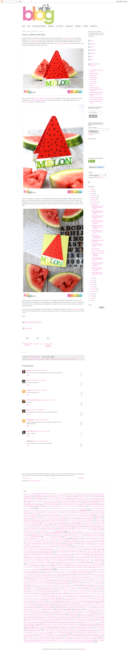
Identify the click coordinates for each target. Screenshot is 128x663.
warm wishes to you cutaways (44, 635)
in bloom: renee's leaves (80, 557)
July (92, 278)
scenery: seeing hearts (89, 598)
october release (64, 583)
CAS (89, 508)
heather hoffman (36, 537)
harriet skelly (26, 536)
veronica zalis (61, 633)
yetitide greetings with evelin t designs (32, 642)
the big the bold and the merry (71, 624)
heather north (47, 536)
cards (46, 508)
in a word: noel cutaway (40, 547)
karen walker (81, 564)
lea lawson (36, 569)
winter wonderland (99, 638)
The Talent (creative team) (39, 26)
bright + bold (66, 506)
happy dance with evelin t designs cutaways (62, 535)
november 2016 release (46, 582)
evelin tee (100, 525)
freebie (47, 529)
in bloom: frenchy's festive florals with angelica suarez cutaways (40, 556)
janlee (29, 560)
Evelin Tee (92, 72)
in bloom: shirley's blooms (96, 557)
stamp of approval (99, 609)
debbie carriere (46, 518)
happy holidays (77, 535)
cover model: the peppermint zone (68, 515)
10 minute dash (61, 496)
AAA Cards (82, 498)
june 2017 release (64, 564)
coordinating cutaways (65, 513)
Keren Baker (93, 79)
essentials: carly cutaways (86, 523)
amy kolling (61, 499)
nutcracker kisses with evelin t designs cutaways (34, 583)
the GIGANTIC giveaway (86, 625)
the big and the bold (62, 615)
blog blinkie (51, 26)
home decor (85, 536)
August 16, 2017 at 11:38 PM (42, 431)
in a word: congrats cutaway (45, 541)
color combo (70, 512)
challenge (82, 510)
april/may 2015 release (61, 501)
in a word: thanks (94, 547)
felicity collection (27, 528)
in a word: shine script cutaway (81, 547)
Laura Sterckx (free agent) (96, 99)
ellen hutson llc (99, 521)
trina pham (100, 628)
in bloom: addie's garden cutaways (32, 551)
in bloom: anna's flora (47, 551)
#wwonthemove (46, 495)
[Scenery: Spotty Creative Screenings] (48, 339)
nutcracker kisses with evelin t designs (94, 582)
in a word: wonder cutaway (72, 549)
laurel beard (80, 567)
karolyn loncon (89, 564)
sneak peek (60, 607)
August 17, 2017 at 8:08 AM (41, 441)
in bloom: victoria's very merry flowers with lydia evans (52, 559)
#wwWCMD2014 (89, 495)
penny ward (80, 586)
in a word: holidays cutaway (36, 544)
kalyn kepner (74, 564)
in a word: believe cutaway (36, 540)
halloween (42, 533)
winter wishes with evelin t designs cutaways (82, 638)
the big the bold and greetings (50, 620)
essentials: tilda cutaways (90, 525)
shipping (63, 606)
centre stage (62, 510)
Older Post (81, 478)
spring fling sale (89, 609)
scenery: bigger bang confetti (45, 595)
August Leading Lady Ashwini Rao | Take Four (96, 232)
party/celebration (65, 586)
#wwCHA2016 (27, 495)
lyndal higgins (47, 572)
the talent (51, 627)
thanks (26, 615)
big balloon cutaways (76, 503)
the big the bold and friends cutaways (81, 619)
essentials (44, 523)
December (94, 195)
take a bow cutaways (73, 614)
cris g (26, 517)
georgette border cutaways (30, 532)
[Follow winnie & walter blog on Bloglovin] (96, 168)
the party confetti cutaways (41, 627)
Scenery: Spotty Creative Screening (63, 43)
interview (92, 559)
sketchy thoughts (34, 607)
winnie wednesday (29, 638)
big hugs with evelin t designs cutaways (50, 504)
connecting (50, 513)
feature (57, 526)
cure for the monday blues (61, 517)
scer (50, 601)
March (93, 286)
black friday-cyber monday (96, 504)
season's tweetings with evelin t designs (91, 601)
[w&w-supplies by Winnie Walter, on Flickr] (27, 328)
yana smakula (99, 640)
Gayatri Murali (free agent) (96, 92)
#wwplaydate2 (63, 495)
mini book (90, 575)
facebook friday (39, 526)
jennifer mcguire (27, 562)
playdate (42, 588)
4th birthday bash (28, 498)
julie (103, 562)
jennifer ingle (98, 560)
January (93, 291)
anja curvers (36, 501)
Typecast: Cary (26, 102)
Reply (28, 375)
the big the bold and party (36, 622)
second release (52, 602)
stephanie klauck (93, 611)
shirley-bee (79, 606)
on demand (78, 583)
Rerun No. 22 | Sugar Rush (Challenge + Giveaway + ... (96, 269)
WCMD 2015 (80, 635)
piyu (37, 588)
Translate (100, 177)
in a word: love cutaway (65, 546)
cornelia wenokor (75, 513)
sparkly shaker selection (35, 609)
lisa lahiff (55, 571)
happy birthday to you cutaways (91, 533)
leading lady (47, 569)
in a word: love (33, 546)
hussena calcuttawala (30, 538)
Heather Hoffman (94, 73)
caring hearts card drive (66, 508)
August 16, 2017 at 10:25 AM (39, 370)
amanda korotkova (54, 499)
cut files (91, 517)
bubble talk (82, 506)
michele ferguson (71, 575)
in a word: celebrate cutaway (97, 540)
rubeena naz (26, 593)
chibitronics (32, 512)
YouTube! (85, 26)
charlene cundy (95, 510)
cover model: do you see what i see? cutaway (92, 513)
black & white (84, 504)
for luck (86, 528)
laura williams (72, 567)
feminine (35, 528)
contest (24, 312)
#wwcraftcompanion (36, 495)
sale (32, 593)
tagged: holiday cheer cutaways (39, 614)
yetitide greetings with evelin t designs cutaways (53, 642)
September (94, 202)
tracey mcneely (88, 628)
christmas (39, 512)
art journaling (71, 501)
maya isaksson (63, 574)
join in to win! (59, 26)
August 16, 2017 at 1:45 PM (48, 400)
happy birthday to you (76, 533)
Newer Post (25, 478)
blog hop (39, 506)
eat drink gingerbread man (77, 521)
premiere (83, 588)
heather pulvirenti (56, 537)
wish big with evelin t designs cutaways (66, 640)
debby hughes (55, 518)
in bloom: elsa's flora (29, 554)
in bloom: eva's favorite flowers (45, 554)
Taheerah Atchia (33, 40)
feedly (101, 526)
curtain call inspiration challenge (81, 517)
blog (25, 506)
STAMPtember (69, 610)
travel (95, 628)
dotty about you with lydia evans (32, 521)
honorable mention (93, 536)
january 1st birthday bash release (40, 560)
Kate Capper (93, 75)
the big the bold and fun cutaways (33, 620)
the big (55, 615)
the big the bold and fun (98, 619)
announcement (50, 501)
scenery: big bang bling (42, 593)
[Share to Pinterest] (54, 357)
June (92, 280)
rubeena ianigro (99, 591)
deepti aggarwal (64, 518)
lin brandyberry (31, 571)
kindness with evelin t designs (71, 565)
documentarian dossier (38, 520)
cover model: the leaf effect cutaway (48, 515)
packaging (33, 585)
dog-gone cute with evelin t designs (55, 520)
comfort (86, 512)
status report (77, 610)
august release (86, 501)
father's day (51, 526)
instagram (79, 559)
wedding (34, 637)
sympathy (87, 612)
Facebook (32, 526)
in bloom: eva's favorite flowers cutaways (65, 554)
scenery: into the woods (64, 596)
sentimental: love (46, 604)
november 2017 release (61, 582)
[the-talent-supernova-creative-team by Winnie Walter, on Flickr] (96, 65)
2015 (91, 296)
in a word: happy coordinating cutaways (36, 543)
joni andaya (86, 562)
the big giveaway (73, 616)
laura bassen (55, 567)
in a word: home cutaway (49, 544)
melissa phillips (87, 574)
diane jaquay (74, 518)
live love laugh (61, 571)
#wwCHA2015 (100, 493)
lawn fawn (97, 567)
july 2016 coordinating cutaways (42, 564)
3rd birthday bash (97, 496)
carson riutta (83, 508)
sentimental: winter (58, 604)
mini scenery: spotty (69, 579)
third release (46, 629)
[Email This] (46, 357)
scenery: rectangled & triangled (53, 598)
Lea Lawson (93, 81)
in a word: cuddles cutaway (60, 541)
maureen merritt (27, 574)
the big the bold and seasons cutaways (92, 622)
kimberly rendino (58, 565)
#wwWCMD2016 (28, 496)
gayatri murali (96, 529)
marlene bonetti (67, 572)
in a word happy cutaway (89, 538)
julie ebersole (30, 564)
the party (28, 627)
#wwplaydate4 (80, 495)
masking (92, 572)
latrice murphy (47, 567)
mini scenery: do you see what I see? (37, 577)
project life (33, 590)
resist (31, 591)
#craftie (68, 493)
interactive (86, 559)
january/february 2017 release (65, 560)
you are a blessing (77, 642)
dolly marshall (91, 520)
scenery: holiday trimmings (49, 596)
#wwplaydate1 (55, 495)
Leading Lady (69, 26)
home (23, 26)
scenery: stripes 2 (50, 599)
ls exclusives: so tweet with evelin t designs (81, 571)
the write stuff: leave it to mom (82, 627)
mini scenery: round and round (56, 579)
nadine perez (74, 580)
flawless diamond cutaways (50, 528)
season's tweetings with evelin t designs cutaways (35, 602)
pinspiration (32, 588)
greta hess (97, 532)
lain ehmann (33, 567)
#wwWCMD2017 (39, 496)
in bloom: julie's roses (78, 556)
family (46, 526)
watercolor (55, 635)
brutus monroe (74, 506)
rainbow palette (78, 590)
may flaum (45, 574)
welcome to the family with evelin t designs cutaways (74, 637)
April (92, 284)
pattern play (73, 586)
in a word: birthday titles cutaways (67, 540)
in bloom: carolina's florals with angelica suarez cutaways (69, 552)
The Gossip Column (69, 38)
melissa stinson (96, 574)
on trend (84, 583)
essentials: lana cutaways (58, 525)
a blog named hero (51, 498)
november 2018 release (76, 582)
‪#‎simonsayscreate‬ (90, 493)
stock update (33, 612)
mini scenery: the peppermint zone (83, 579)
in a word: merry (78, 546)
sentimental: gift (36, 604)
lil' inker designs (89, 569)
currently (70, 517)
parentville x (96, 585)
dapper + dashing (37, 518)
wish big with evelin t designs (46, 640)
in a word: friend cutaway (74, 541)
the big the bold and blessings (33, 617)
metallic (63, 576)
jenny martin (36, 562)
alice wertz (38, 499)
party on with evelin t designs (31, 586)
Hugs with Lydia (95, 248)
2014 (91, 298)
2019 (91, 189)
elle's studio (89, 521)
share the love (33, 606)
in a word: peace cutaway (66, 547)
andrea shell (77, 499)
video (67, 633)
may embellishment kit (37, 574)
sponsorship (60, 609)
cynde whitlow (27, 518)
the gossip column (66, 359)
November (94, 197)
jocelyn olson (69, 562)
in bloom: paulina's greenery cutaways (62, 557)
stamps (62, 610)
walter (85, 633)
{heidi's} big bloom (28, 493)
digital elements (90, 518)
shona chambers (88, 606)
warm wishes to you (29, 635)
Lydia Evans (93, 83)
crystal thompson (35, 517)
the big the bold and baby (55, 359)
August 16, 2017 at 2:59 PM (37, 410)
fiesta (40, 528)
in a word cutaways (76, 538)
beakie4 (41, 503)
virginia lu (80, 633)
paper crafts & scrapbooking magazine (63, 585)
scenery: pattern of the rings (37, 598)
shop (28, 26)
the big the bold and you (88, 624)
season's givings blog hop (74, 601)
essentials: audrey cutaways (68, 523)
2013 (91, 300)
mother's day (58, 580)
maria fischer (59, 572)
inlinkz (74, 559)
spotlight (68, 609)
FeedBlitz (90, 134)
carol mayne (75, 508)
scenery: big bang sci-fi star (89, 593)
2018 (91, 191)
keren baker (47, 565)
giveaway (59, 532)
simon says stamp (98, 606)
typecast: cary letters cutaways (69, 632)
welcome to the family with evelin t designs (49, 637)
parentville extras (86, 585)
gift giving (42, 532)
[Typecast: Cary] (37, 339)
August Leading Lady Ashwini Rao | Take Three (96, 245)
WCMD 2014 (71, 635)
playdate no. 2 (58, 588)
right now (41, 591)
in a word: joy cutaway (89, 544)
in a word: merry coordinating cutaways (92, 546)
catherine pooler (100, 508)
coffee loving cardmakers (51, 512)
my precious (66, 580)
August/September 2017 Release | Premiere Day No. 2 (97, 212)
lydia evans (37, 572)
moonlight (49, 580)
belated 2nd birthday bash (51, 503)
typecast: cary (74, 359)
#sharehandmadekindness (78, 493)
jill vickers (61, 562)
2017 (91, 193)
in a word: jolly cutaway (77, 544)
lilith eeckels (97, 569)
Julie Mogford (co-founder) (96, 70)
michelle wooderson (81, 575)
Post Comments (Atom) (35, 480)
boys (60, 506)
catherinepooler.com (45, 510)
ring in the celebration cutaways (81, 591)
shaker (75, 604)
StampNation (56, 610)
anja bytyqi (28, 501)
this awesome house (57, 629)
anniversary (42, 501)
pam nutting (40, 585)
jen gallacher (83, 560)
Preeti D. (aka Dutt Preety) (33, 400)
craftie (79, 515)
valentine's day (32, 633)
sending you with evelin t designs (67, 602)
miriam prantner (96, 579)
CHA (68, 510)
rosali (92, 591)
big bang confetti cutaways (90, 503)
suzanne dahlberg (52, 612)
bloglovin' (47, 506)
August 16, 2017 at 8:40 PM (41, 419)
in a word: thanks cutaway (45, 549)
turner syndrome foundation (38, 632)
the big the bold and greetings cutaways (67, 620)
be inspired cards (34, 503)
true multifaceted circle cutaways (68, 630)
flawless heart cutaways (66, 528)
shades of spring (68, 604)
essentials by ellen (53, 523)
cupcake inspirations (48, 517)
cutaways (98, 517)
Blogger (84, 649)
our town (26, 585)
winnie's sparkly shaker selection (42, 638)
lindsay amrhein (41, 571)
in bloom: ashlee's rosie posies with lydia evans (67, 551)
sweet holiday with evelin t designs (75, 612)
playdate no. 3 (67, 588)
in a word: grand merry (89, 541)
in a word (65, 538)
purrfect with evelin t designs (44, 590)
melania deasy (79, 574)
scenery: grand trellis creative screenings (33, 596)
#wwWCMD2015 (99, 495)
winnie (102, 637)
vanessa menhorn (43, 633)
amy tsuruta (69, 499)
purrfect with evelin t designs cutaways (64, 590)
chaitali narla (74, 510)
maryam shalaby (76, 572)
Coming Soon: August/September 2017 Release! (96, 237)
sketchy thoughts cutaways (47, 607)
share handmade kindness (85, 604)
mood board (31, 580)
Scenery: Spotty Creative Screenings (48, 345)
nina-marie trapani (34, 582)
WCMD (62, 635)
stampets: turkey (47, 610)
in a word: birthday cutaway (50, 540)
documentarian (27, 520)
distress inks (99, 518)
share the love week (46, 606)
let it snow (59, 569)
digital (82, 518)
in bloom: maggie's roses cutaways (40, 557)
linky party (48, 571)
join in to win (77, 562)
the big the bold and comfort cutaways (89, 617)
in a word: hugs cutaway (63, 544)
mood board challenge (40, 580)
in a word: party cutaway (53, 547)
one (89, 583)
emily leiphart (35, 523)
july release (54, 564)
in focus (68, 559)
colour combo (80, 512)
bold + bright (54, 506)
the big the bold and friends (64, 619)
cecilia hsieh (54, 510)
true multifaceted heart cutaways (85, 630)
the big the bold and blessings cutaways (53, 617)
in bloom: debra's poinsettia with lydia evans (93, 552)
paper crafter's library (49, 585)
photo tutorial (88, 586)
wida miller (90, 637)
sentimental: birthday (91, 602)
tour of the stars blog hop (77, 628)
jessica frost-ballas (45, 562)
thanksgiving (33, 615)
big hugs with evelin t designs (31, 504)
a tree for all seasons (62, 498)
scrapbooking (55, 601)
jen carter (76, 560)
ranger (84, 590)
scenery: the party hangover (65, 599)
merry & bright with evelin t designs (49, 576)
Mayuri (91, 85)
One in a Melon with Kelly (97, 251)
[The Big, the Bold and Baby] (27, 339)
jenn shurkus (90, 560)
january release (53, 560)
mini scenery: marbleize (81, 577)
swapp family (62, 612)
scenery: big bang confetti (58, 593)
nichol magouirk (96, 580)
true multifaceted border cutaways (51, 630)
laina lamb (40, 567)
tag (93, 612)
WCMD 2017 (98, 635)
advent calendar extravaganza (93, 498)
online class (100, 583)
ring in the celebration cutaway (65, 591)
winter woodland (31, 640)
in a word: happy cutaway (55, 543)
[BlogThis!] (48, 357)
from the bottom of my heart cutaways (82, 529)
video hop (74, 633)
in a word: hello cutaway (71, 543)
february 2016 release (77, 526)
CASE (93, 508)
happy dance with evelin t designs (40, 535)
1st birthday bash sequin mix (84, 496)
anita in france (100, 499)
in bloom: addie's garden (94, 549)
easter (68, 521)
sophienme (85, 607)
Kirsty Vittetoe (30, 431)
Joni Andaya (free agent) (96, 97)
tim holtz (67, 628)
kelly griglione (29, 359)
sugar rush (41, 612)
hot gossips (101, 536)
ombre (72, 583)
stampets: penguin (28, 610)
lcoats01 (30, 569)
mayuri (71, 574)
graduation (91, 532)
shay (56, 606)
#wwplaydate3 (71, 495)
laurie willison (88, 567)
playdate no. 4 (75, 588)
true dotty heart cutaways (34, 630)
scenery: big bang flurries (75, 593)
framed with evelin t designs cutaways (35, 529)
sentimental (81, 602)
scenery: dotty (100, 595)
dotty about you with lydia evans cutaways (54, 521)
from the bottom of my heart (64, 529)
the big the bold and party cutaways (55, 622)
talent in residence (85, 614)
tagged (97, 612)
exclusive (26, 526)
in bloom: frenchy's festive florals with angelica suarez (90, 554)
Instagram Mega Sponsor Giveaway (97, 241)
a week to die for (74, 498)
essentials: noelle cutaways (75, 525)
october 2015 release (52, 583)
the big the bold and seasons (73, 622)
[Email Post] (43, 356)
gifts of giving (50, 532)
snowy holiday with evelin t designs (74, 607)
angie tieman (92, 499)
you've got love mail (89, 642)
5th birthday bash (39, 498)
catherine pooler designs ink (32, 510)
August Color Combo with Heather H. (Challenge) (97, 254)
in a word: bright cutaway (83, 540)
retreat (35, 591)
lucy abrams (98, 571)
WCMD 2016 (89, 635)
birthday (77, 504)
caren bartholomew (54, 508)
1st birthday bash (70, 496)
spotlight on (78, 609)
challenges (78, 26)
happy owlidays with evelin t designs (92, 535)
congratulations (43, 513)
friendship (54, 529)
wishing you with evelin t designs (85, 640)
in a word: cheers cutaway (31, 541)
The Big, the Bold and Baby (37, 100)
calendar (90, 506)
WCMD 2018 (93, 26)
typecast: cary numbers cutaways (88, 632)
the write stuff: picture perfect (33, 629)
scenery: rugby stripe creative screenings (73, 598)
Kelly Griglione (93, 77)
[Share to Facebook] (52, 357)
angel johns (84, 499)
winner (96, 637)
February (93, 289)
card (32, 508)
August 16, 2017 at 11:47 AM (39, 380)
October (93, 199)
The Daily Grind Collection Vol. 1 (45, 625)
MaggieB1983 (30, 419)
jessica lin (54, 562)
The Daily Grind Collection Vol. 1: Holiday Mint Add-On (66, 625)
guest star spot (34, 533)
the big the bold (85, 616)
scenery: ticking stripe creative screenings (84, 599)
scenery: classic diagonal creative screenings (85, 595)
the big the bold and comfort (71, 617)
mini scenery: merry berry (94, 577)
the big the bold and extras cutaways (46, 619)
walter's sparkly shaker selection (96, 633)
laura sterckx (63, 567)
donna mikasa (99, 520)
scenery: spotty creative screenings (41, 359)
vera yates (54, 633)
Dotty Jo (29, 380)
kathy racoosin (27, 565)
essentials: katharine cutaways (39, 525)
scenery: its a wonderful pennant (81, 596)
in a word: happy (100, 541)
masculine (85, 572)
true (25, 630)
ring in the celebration (51, 591)
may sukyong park (53, 574)
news (90, 580)
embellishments (27, 523)
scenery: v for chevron (40, 601)
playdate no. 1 (50, 588)
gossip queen (84, 532)
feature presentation (65, 526)
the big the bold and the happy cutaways (52, 624)
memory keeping (32, 576)
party (102, 585)
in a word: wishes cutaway (59, 549)
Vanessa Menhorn (94, 87)
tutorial (47, 632)
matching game (99, 572)
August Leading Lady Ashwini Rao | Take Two (96, 259)
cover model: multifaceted (30, 515)
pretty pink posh (92, 588)
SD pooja (29, 390)
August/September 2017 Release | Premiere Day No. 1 (97, 217)
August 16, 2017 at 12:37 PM (39, 390)
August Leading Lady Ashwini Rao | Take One (96, 274)
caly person (96, 506)
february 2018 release (92, 526)
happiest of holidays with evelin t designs (57, 533)
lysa (53, 572)
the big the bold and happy (84, 620)
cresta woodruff (100, 515)
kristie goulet (26, 567)
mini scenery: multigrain (42, 579)
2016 (91, 294)
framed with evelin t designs (97, 528)
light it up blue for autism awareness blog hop (74, 569)
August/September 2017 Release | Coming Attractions (97, 227)
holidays (74, 536)
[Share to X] (50, 357)
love (67, 571)
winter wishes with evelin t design (61, 638)
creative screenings (88, 515)
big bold (101, 503)
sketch (25, 607)
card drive (41, 508)
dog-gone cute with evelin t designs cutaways (76, 520)
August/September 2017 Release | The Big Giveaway (97, 222)
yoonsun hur (68, 642)
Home (53, 478)
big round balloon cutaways (67, 504)
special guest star (48, 609)
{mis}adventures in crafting (59, 493)
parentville (76, 585)
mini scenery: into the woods (55, 577)
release (101, 590)
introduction (98, 559)
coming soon (35, 513)
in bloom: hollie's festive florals (63, 556)
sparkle (92, 607)
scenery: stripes (39, 599)
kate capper (97, 564)
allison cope (45, 499)
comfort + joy (94, 512)
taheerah (50, 614)
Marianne (29, 370)
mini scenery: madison (69, 577)
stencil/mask (84, 610)
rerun (25, 591)
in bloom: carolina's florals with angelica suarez (42, 552)
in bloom (82, 549)
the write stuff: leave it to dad (65, 627)
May (92, 282)
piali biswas (95, 586)
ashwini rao (78, 501)
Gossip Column (75, 309)
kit (102, 565)
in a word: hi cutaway (85, 543)
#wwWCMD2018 (50, 496)
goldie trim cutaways (73, 532)
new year (85, 580)
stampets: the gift (38, 610)
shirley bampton (70, 606)
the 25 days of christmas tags (45, 615)
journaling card (97, 562)
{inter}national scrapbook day (42, 493)
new (80, 580)
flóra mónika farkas (78, 528)
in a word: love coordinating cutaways (48, 546)
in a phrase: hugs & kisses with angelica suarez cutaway (49, 538)
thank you (102, 614)
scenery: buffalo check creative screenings (63, 595)
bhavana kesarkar (65, 503)
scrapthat (64, 601)
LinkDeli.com (24, 352)
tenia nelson (94, 614)
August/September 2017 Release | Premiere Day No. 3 (97, 207)
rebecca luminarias (93, 590)
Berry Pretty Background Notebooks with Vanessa (97, 264)
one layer (93, 583)
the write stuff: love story (98, 627)
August (93, 204)
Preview (90, 133)
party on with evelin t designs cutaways (50, 586)
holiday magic (68, 536)
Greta (28, 410)
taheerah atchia (60, 614)
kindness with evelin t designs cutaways (91, 565)
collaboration (62, 512)
